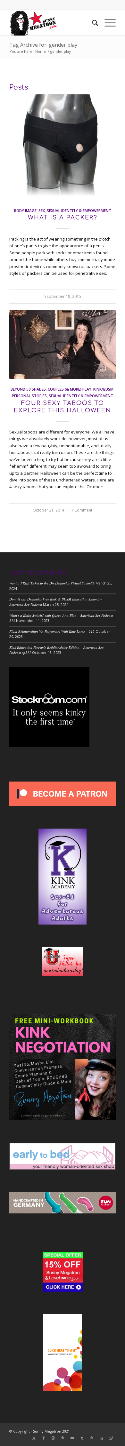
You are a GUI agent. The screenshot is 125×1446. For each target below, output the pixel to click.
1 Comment (81, 509)
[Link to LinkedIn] (101, 1438)
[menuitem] (92, 23)
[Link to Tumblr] (82, 1438)
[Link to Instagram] (53, 1438)
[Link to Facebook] (43, 1438)
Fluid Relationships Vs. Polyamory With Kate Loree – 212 (52, 631)
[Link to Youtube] (72, 1438)
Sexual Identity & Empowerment (79, 210)
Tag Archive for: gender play (43, 44)
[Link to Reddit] (111, 1438)
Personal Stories (29, 395)
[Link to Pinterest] (63, 1438)
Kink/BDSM (103, 389)
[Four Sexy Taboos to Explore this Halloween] (62, 344)
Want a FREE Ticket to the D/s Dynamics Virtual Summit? (52, 583)
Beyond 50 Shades (28, 389)
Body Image (25, 210)
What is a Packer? (62, 217)
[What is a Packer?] (62, 147)
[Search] (92, 23)
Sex (41, 210)
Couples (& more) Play (69, 389)
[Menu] (107, 23)
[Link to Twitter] (34, 1438)
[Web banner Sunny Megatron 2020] (51, 23)
